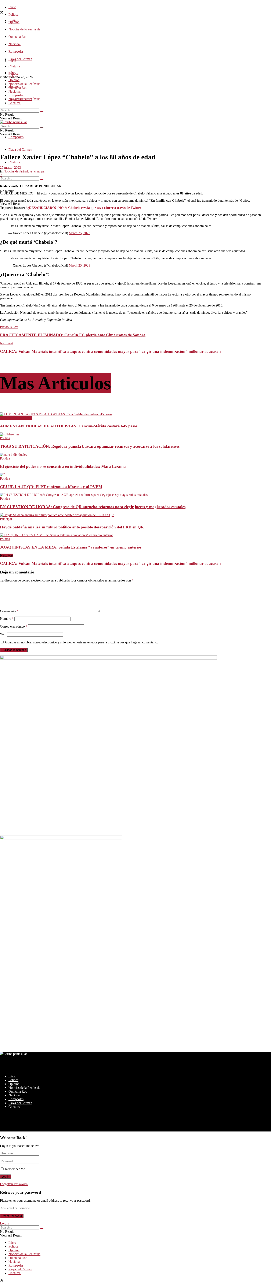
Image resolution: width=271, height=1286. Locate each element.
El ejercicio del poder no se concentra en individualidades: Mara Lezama (63, 466)
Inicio (12, 7)
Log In (4, 1223)
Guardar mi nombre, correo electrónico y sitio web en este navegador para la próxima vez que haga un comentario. (81, 642)
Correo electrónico (13, 626)
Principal (39, 171)
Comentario (9, 611)
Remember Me (15, 1169)
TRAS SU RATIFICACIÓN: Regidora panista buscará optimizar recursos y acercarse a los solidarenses (90, 446)
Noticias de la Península (24, 29)
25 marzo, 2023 (10, 167)
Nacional (14, 44)
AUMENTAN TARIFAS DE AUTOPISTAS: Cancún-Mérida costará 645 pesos (68, 426)
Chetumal (14, 162)
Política (13, 14)
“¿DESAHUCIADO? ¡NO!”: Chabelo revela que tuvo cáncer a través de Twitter (83, 207)
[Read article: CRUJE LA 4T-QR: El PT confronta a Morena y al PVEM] (130, 475)
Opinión (13, 80)
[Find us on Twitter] (1, 13)
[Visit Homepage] (13, 122)
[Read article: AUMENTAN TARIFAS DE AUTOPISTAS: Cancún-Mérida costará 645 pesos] (130, 414)
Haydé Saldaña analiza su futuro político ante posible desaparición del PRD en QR (72, 527)
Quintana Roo (17, 36)
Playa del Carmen (20, 59)
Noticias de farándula (17, 171)
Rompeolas (16, 51)
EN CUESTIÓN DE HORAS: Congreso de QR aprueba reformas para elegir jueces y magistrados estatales (92, 507)
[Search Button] (41, 179)
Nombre (7, 618)
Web (3, 634)
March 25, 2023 (79, 233)
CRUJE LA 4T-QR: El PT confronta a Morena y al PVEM (51, 486)
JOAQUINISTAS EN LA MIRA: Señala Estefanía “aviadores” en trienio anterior (71, 547)
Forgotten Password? (14, 1184)
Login (12, 20)
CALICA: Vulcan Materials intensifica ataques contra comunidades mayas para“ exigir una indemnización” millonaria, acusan (110, 563)
